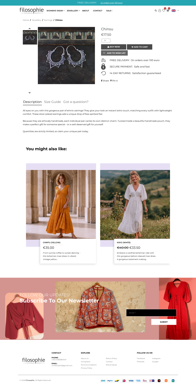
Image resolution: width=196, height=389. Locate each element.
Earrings (48, 20)
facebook (141, 358)
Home (26, 20)
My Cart (168, 11)
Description (32, 102)
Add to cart (141, 47)
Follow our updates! (45, 295)
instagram (156, 358)
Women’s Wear (55, 10)
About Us (85, 358)
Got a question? (76, 102)
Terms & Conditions (89, 365)
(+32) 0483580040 (59, 360)
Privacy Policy (86, 368)
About (85, 10)
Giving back (85, 362)
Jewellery (72, 10)
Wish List (164, 11)
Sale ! (109, 10)
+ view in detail (61, 205)
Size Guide (52, 102)
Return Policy (111, 358)
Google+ (155, 362)
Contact (97, 10)
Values (111, 365)
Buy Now (115, 47)
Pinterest (140, 362)
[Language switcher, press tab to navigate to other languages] (175, 11)
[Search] (156, 10)
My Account (160, 12)
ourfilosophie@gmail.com (62, 365)
